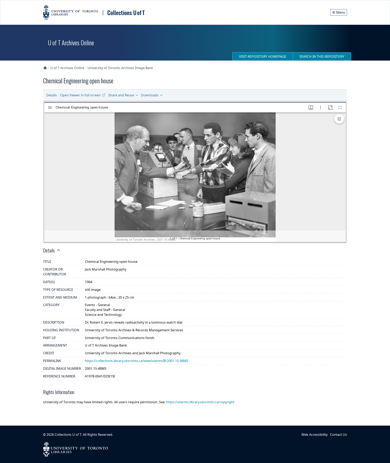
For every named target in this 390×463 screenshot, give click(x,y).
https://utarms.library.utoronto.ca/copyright (200, 402)
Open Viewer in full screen (80, 95)
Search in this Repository (321, 56)
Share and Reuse (121, 95)
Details (51, 95)
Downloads (149, 95)
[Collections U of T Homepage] (45, 68)
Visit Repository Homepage (262, 56)
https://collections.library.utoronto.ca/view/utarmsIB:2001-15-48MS (136, 361)
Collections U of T (68, 434)
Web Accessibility (314, 434)
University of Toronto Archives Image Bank (120, 68)
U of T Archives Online (67, 68)
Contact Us (338, 434)
